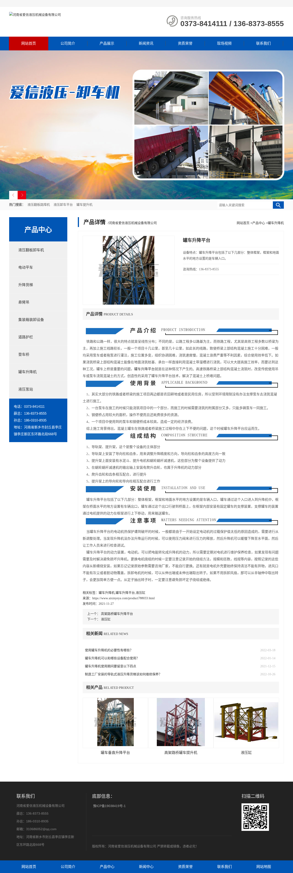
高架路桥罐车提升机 (180, 753)
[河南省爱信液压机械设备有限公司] (35, 14)
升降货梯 (25, 285)
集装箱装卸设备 (31, 320)
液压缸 (106, 619)
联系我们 (263, 43)
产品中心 (258, 223)
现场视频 (224, 43)
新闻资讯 (146, 43)
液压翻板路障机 (38, 204)
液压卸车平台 (63, 204)
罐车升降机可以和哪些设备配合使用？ (112, 658)
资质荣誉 (185, 43)
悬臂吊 (23, 302)
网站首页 (28, 43)
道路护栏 (25, 337)
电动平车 (25, 267)
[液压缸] (246, 723)
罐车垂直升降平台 (115, 753)
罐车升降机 (27, 372)
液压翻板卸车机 (31, 250)
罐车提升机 (84, 204)
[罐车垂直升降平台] (115, 723)
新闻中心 (146, 867)
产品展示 (107, 43)
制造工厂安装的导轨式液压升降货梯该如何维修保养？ (123, 674)
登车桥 (23, 354)
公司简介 (67, 43)
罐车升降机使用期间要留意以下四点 (110, 666)
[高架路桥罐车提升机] (180, 723)
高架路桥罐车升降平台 (117, 614)
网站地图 (263, 867)
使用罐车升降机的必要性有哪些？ (109, 650)
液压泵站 (25, 389)
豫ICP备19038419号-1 (109, 806)
